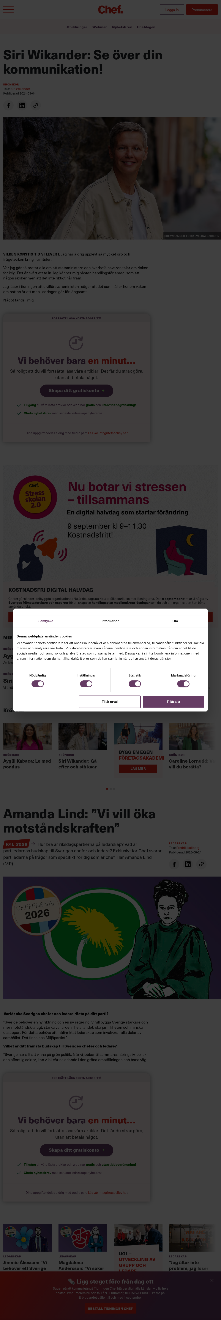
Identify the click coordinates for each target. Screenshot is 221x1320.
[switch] (86, 683)
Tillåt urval (110, 701)
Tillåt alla (173, 701)
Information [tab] (110, 621)
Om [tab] (175, 621)
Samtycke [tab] (45, 621)
